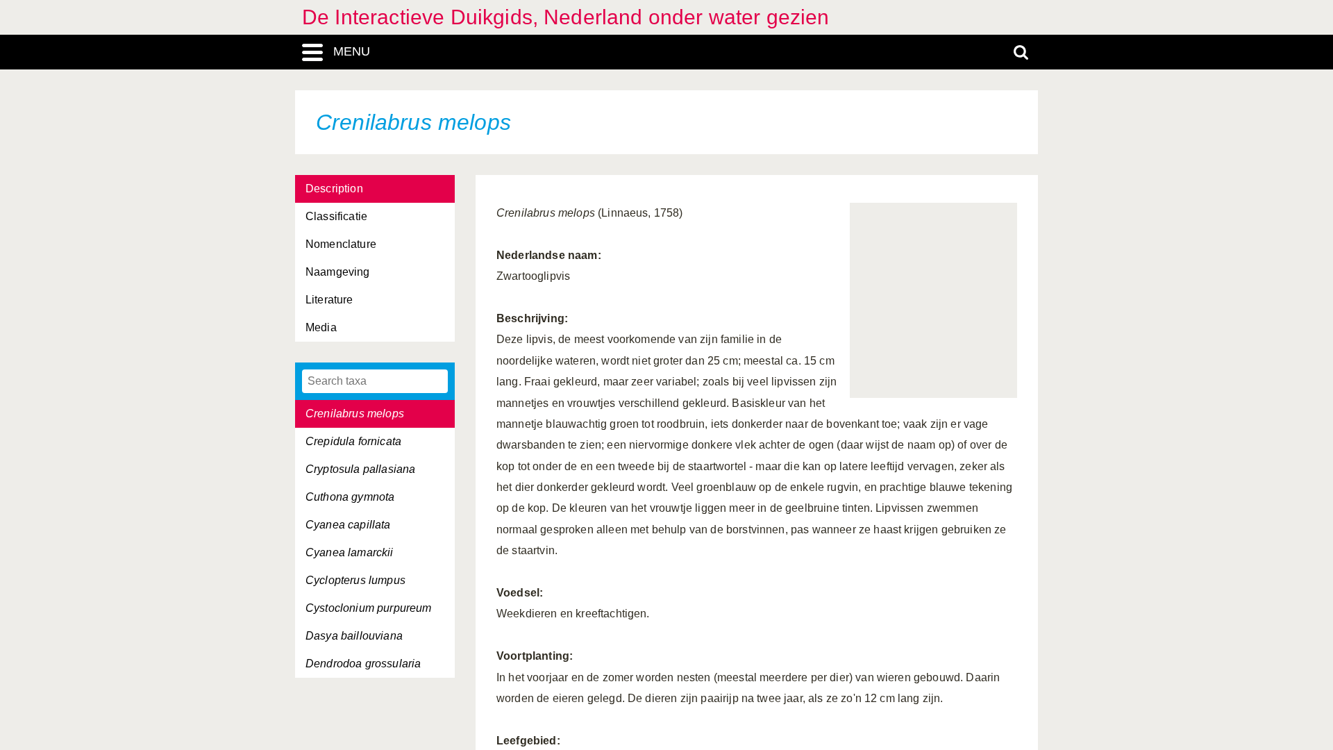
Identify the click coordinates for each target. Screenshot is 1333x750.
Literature (329, 300)
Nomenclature (340, 244)
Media (321, 327)
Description (334, 188)
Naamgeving (337, 272)
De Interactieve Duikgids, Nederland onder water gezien (566, 17)
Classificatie (336, 216)
